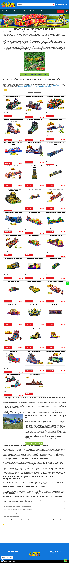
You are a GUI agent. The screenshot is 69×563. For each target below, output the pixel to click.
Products (11, 547)
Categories (16, 547)
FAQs (18, 10)
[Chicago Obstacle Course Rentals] (34, 61)
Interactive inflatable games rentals (11, 500)
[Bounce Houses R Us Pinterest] (60, 552)
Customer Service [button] (5, 12)
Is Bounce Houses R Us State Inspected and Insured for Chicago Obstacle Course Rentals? (21, 513)
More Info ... (6, 112)
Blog (47, 10)
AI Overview (60, 547)
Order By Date (60, 11)
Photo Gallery (36, 10)
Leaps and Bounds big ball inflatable (34, 435)
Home (3, 10)
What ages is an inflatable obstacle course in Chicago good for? (16, 503)
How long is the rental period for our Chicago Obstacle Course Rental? (17, 506)
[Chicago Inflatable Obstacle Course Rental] (34, 21)
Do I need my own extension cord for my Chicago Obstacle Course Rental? (18, 509)
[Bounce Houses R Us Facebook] (51, 552)
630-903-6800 (13, 552)
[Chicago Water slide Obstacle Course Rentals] (13, 421)
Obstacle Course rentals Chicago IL (33, 443)
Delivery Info (22, 10)
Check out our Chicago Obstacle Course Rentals (34, 74)
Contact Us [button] (28, 10)
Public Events (42, 10)
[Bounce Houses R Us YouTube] (54, 552)
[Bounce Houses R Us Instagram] (57, 552)
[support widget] (65, 560)
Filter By (13, 10)
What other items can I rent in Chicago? (11, 516)
